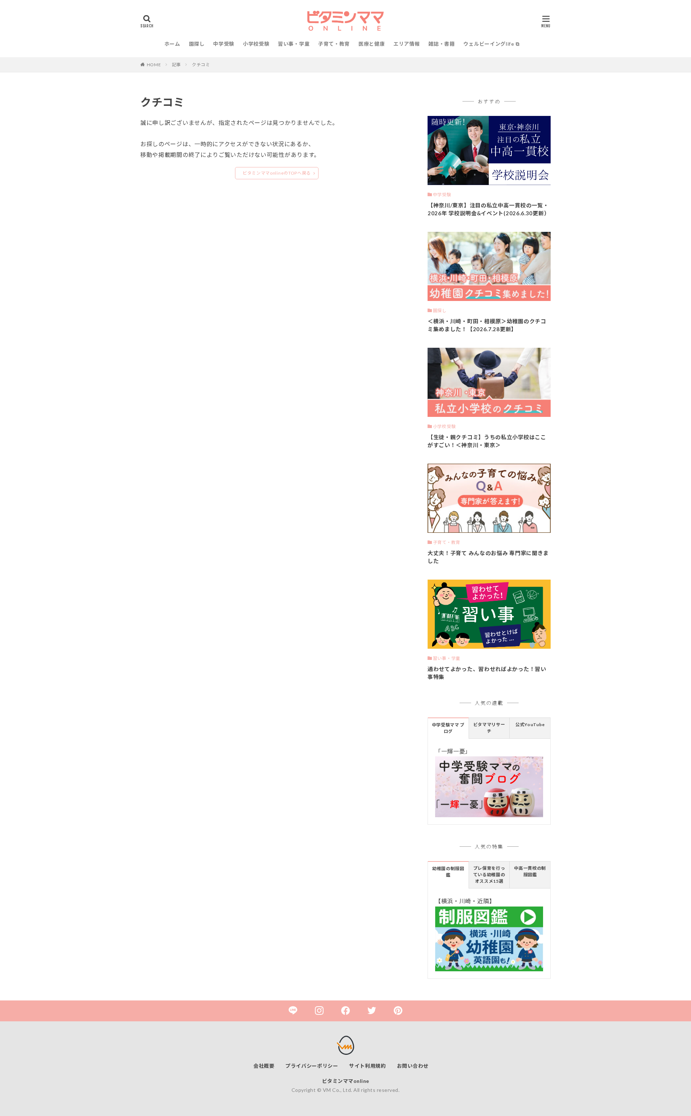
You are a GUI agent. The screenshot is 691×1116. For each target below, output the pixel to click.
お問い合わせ (413, 1066)
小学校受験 (256, 44)
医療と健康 (371, 44)
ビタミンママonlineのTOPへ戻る (277, 173)
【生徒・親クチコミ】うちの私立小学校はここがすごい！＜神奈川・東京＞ (487, 441)
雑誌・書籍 (441, 44)
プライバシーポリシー (311, 1066)
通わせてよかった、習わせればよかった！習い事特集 (487, 673)
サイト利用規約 (367, 1066)
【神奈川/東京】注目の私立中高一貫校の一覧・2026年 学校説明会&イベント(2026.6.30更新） (489, 209)
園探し (197, 44)
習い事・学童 (294, 44)
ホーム (172, 44)
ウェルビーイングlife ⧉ (491, 44)
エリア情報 (406, 44)
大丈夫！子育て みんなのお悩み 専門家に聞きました (488, 557)
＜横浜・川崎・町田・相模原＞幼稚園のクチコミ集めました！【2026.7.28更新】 (487, 325)
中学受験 (223, 44)
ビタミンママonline (345, 1081)
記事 (176, 64)
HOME (154, 64)
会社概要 (264, 1066)
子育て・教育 (334, 44)
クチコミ (201, 64)
